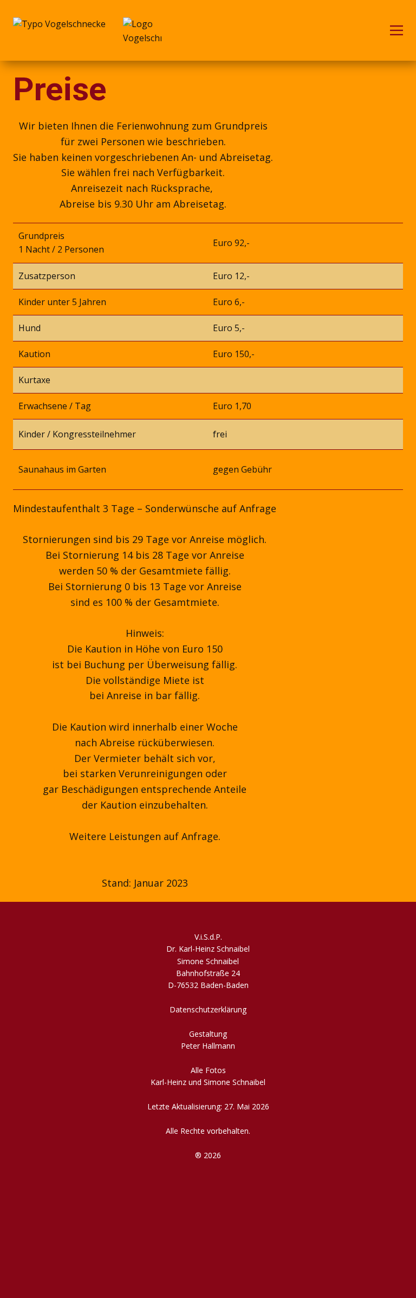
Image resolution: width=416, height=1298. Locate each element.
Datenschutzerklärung (208, 1009)
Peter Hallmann (208, 1046)
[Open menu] (396, 30)
